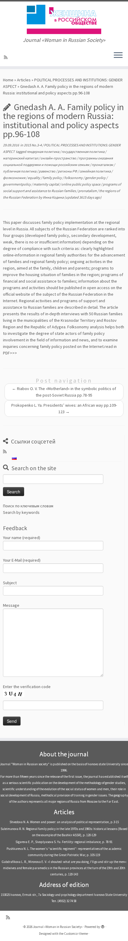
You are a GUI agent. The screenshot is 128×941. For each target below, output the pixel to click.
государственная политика (83, 151)
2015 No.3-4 (33, 145)
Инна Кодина (53, 197)
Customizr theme (76, 934)
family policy (53, 177)
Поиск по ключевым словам (28, 505)
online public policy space (81, 184)
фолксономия (14, 177)
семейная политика (95, 171)
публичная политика (20, 171)
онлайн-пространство (58, 158)
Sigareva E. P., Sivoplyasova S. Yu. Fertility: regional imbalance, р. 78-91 (64, 842)
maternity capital (46, 184)
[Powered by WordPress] (103, 925)
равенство (47, 171)
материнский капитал (21, 158)
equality (34, 177)
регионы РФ (68, 171)
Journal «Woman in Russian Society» (57, 927)
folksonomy (73, 177)
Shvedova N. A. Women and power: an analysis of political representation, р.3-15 (64, 822)
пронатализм (103, 164)
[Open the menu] (118, 55)
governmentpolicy (17, 184)
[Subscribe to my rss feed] (6, 57)
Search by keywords (21, 512)
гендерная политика (43, 151)
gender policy (95, 177)
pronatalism (87, 190)
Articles (24, 80)
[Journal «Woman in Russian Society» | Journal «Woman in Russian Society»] (64, 19)
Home (8, 80)
